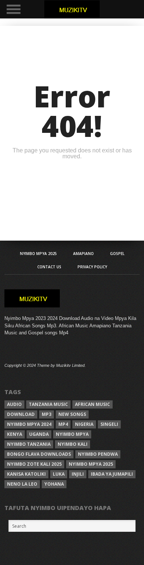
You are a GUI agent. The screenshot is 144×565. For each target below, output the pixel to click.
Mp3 (46, 414)
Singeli (109, 424)
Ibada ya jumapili (112, 474)
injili (78, 474)
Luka (59, 474)
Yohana (54, 484)
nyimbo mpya (72, 434)
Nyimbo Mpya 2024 (29, 424)
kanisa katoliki (26, 474)
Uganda (39, 434)
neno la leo (22, 484)
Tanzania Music (48, 404)
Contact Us (49, 267)
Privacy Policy (92, 267)
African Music (92, 404)
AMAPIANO (83, 253)
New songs (72, 414)
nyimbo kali (73, 444)
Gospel (117, 253)
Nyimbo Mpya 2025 (38, 253)
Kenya (14, 434)
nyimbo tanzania (29, 444)
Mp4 (63, 424)
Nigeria (84, 424)
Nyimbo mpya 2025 (91, 464)
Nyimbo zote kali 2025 (34, 464)
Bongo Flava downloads (39, 454)
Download (21, 414)
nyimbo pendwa (98, 454)
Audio (14, 404)
